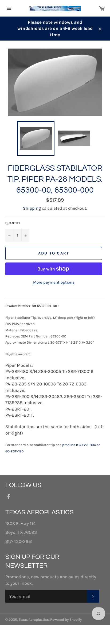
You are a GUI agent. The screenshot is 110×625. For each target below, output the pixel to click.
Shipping (32, 208)
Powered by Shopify (66, 620)
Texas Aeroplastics (34, 620)
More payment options (53, 282)
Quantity (12, 223)
